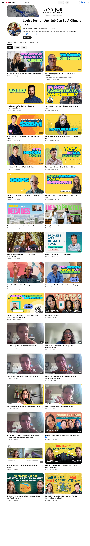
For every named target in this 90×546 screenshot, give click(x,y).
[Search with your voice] (67, 2)
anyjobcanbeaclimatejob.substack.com (35, 34)
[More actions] (42, 74)
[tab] (9, 42)
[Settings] (77, 2)
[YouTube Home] (10, 2)
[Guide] (3, 2)
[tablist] (45, 42)
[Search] (61, 2)
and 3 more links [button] (51, 34)
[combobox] (41, 2)
